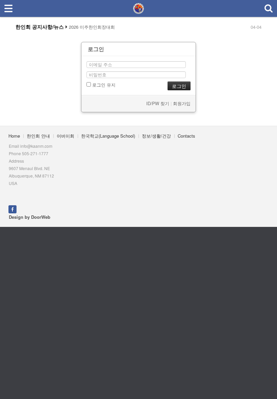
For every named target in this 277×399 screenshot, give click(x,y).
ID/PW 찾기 (157, 103)
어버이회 (65, 136)
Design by (29, 217)
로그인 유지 (103, 84)
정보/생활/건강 (156, 136)
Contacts (186, 136)
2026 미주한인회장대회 (92, 27)
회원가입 (182, 103)
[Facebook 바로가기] (12, 208)
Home (14, 136)
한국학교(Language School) (108, 136)
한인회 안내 (38, 136)
